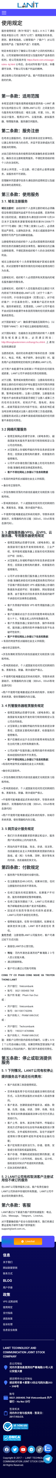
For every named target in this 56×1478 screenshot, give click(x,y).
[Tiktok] (39, 1449)
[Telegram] (31, 1449)
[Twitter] (15, 1449)
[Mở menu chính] (4, 12)
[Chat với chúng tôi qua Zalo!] (47, 1452)
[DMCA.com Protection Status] (12, 1440)
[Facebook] (6, 1449)
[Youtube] (23, 1449)
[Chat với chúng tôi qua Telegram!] (47, 1462)
